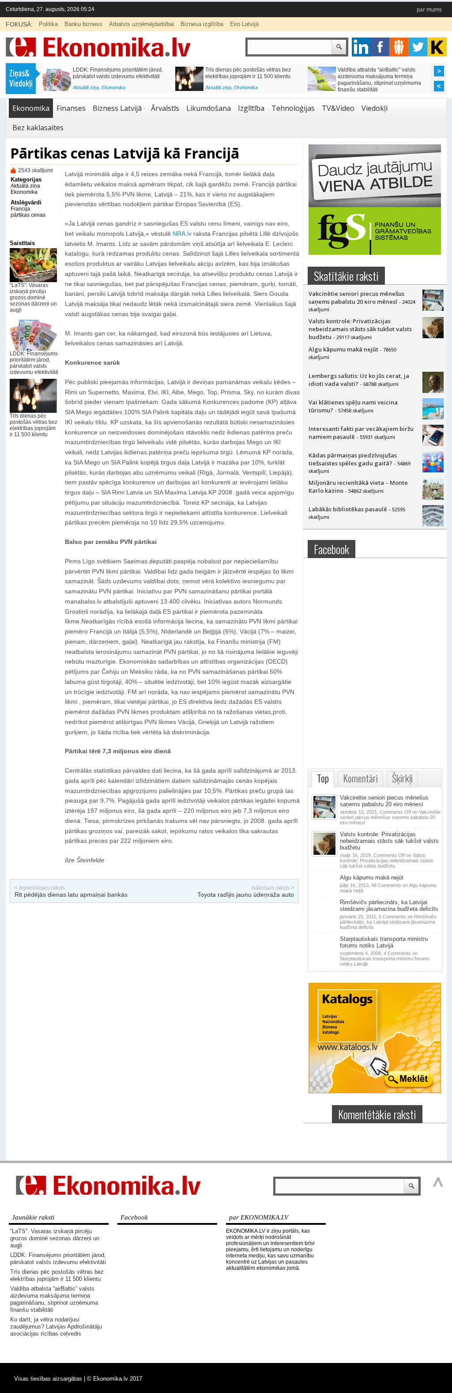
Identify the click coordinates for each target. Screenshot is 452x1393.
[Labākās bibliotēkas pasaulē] (433, 524)
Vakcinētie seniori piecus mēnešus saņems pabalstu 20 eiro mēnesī (356, 298)
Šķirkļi (402, 778)
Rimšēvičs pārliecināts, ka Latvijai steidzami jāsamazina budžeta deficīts (389, 905)
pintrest (399, 47)
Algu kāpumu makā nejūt (343, 349)
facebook (380, 47)
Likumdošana (208, 108)
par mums (429, 9)
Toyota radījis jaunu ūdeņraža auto (245, 894)
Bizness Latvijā (117, 108)
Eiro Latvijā (244, 24)
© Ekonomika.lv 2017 (114, 1378)
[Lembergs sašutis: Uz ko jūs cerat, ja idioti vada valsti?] (433, 391)
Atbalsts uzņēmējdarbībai (141, 24)
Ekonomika (30, 108)
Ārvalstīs (165, 108)
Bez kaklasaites (38, 127)
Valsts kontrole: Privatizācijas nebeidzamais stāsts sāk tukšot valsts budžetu (360, 329)
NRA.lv (182, 233)
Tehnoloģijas (293, 108)
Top (323, 778)
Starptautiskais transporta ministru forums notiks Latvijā (384, 942)
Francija (20, 209)
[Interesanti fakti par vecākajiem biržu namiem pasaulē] (433, 444)
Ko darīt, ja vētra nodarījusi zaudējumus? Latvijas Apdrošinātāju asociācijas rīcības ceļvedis (116, 76)
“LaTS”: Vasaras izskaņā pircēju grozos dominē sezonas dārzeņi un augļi (33, 297)
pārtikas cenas (28, 215)
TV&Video (338, 108)
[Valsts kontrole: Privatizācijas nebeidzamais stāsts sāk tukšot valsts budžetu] (433, 336)
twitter (418, 47)
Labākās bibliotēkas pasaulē (348, 509)
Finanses (111, 89)
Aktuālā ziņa (86, 89)
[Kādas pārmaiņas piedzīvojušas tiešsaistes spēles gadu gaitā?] (433, 470)
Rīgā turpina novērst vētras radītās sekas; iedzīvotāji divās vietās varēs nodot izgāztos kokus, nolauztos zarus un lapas (250, 80)
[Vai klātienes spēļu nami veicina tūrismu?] (433, 417)
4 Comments (384, 958)
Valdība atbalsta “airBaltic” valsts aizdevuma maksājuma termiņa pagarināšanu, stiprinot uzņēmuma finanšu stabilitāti (54, 1299)
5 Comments (388, 922)
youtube (437, 47)
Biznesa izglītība (202, 24)
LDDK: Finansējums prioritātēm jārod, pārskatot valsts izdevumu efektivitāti (34, 363)
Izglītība (251, 108)
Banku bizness (83, 24)
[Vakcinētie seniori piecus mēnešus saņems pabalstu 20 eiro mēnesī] (433, 309)
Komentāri (360, 778)
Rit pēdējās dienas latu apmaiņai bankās (71, 894)
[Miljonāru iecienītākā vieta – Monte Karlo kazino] (433, 498)
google (361, 47)
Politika (48, 24)
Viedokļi (375, 108)
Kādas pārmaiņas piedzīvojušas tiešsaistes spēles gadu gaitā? (353, 459)
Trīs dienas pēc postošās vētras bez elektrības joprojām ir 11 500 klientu (33, 425)
